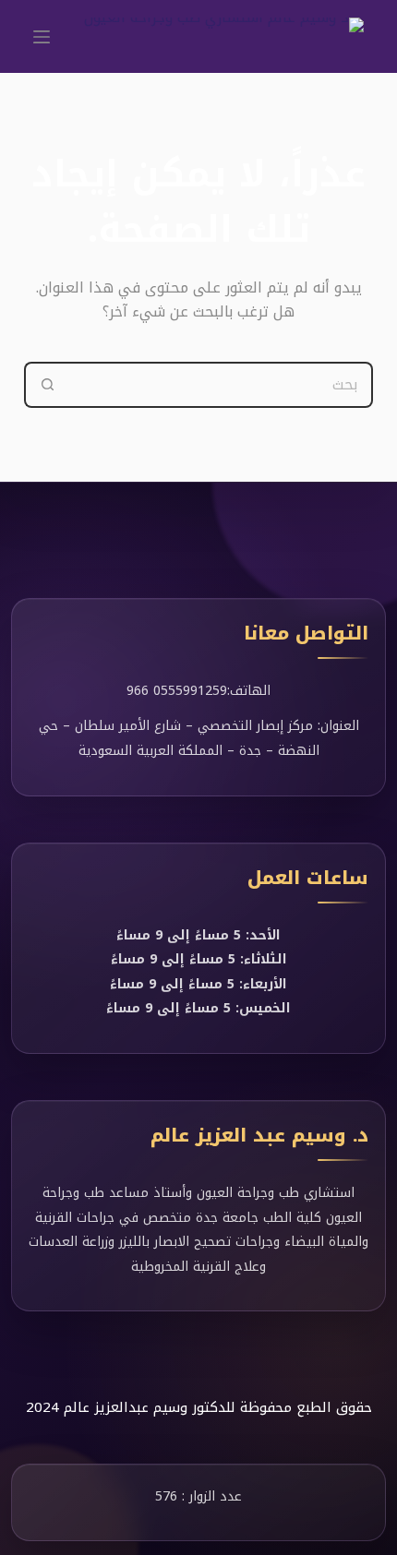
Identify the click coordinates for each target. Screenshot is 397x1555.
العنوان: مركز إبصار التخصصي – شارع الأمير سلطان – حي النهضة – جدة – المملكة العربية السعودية (199, 738)
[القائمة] (41, 37)
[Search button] (47, 385)
